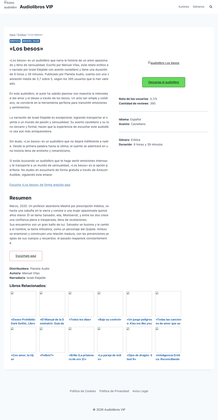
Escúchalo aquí (26, 256)
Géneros (198, 6)
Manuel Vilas (31, 41)
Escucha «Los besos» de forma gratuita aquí (40, 184)
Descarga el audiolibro (163, 82)
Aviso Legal (140, 391)
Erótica (15, 41)
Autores (183, 6)
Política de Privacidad (114, 391)
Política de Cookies (83, 391)
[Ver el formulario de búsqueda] (211, 7)
